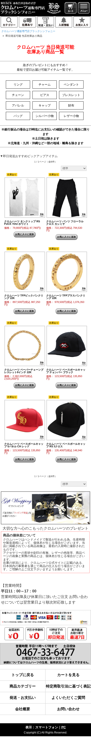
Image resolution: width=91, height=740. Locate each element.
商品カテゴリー (23, 686)
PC (63, 727)
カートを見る (68, 675)
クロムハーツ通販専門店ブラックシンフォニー (28, 31)
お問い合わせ (68, 709)
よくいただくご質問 (68, 698)
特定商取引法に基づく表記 (68, 686)
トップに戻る (22, 675)
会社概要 (22, 709)
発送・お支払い (23, 698)
